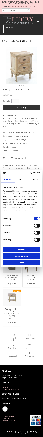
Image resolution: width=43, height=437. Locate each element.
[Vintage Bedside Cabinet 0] (21, 65)
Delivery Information (8, 420)
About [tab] (35, 179)
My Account (29, 338)
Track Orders (13, 348)
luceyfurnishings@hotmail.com (11, 389)
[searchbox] (16, 10)
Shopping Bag (13, 356)
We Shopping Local (15, 431)
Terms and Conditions (8, 416)
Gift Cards (29, 356)
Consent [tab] (7, 179)
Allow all (21, 250)
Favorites (29, 348)
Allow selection (21, 256)
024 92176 (5, 387)
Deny (21, 262)
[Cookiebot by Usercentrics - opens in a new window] (30, 173)
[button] (8, 29)
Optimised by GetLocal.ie (27, 432)
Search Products (13, 339)
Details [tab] (21, 179)
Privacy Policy (6, 418)
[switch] (37, 226)
